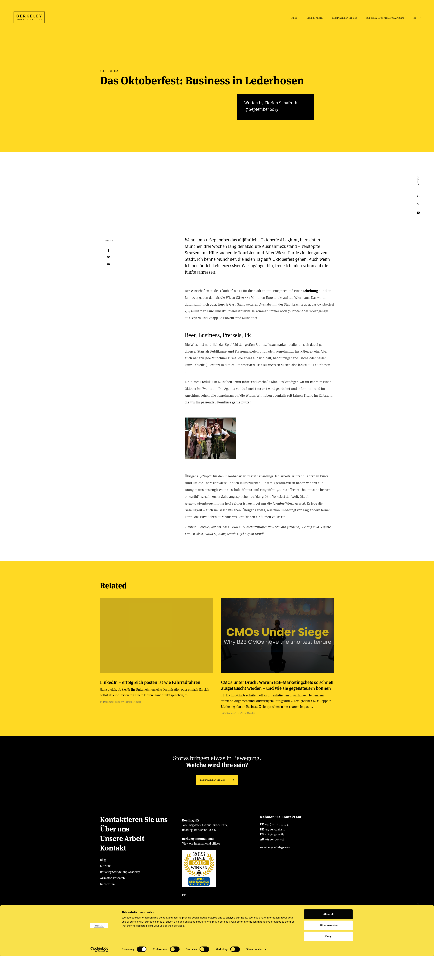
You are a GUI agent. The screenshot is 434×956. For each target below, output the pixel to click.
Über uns (114, 829)
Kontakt (113, 848)
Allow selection (328, 925)
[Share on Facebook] (108, 250)
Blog (103, 860)
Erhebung (310, 291)
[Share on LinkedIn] (108, 264)
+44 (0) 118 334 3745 (277, 824)
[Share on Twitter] (108, 257)
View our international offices (201, 843)
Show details (254, 949)
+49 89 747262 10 (274, 829)
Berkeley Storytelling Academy (385, 17)
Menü (294, 17)
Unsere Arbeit (315, 17)
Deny (328, 936)
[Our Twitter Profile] (418, 204)
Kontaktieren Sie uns (344, 17)
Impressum (107, 884)
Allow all (328, 914)
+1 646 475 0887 (274, 834)
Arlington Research (112, 878)
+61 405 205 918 (274, 839)
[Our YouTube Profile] (418, 212)
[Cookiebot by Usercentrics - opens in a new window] (99, 949)
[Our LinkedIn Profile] (418, 196)
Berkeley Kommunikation (29, 17)
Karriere (105, 866)
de (184, 895)
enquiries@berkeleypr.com (275, 847)
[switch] (175, 949)
